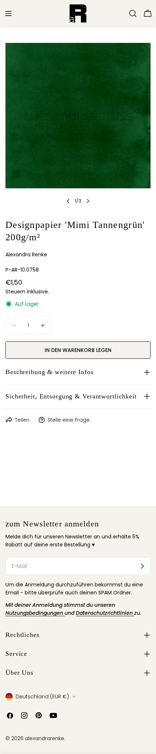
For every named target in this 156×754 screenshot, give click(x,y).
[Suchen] (133, 13)
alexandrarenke (44, 738)
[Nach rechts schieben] (88, 201)
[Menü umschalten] (8, 13)
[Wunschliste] (122, 13)
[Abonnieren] (142, 566)
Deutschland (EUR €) (42, 696)
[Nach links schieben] (68, 201)
